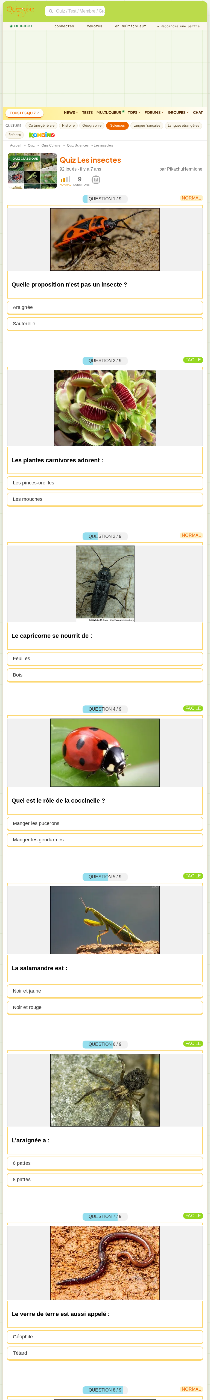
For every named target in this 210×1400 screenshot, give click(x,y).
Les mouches (27, 499)
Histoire (68, 125)
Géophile (23, 1336)
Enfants (14, 135)
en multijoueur (129, 26)
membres (94, 26)
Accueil (15, 145)
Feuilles (21, 658)
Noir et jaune (27, 991)
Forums (153, 112)
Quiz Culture (51, 145)
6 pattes (22, 1163)
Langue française (147, 125)
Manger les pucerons (36, 823)
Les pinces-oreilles (33, 482)
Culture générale (41, 125)
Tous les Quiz (23, 113)
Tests (87, 112)
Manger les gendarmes (38, 839)
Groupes (177, 112)
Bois (17, 675)
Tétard (20, 1353)
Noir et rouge (27, 1007)
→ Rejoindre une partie (178, 26)
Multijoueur (109, 112)
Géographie (91, 125)
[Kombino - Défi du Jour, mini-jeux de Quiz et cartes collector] (40, 134)
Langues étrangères (183, 125)
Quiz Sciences (78, 145)
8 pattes (22, 1179)
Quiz (31, 145)
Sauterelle (24, 323)
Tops (133, 112)
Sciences (117, 125)
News (69, 112)
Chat (198, 112)
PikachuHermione (185, 169)
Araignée (23, 307)
